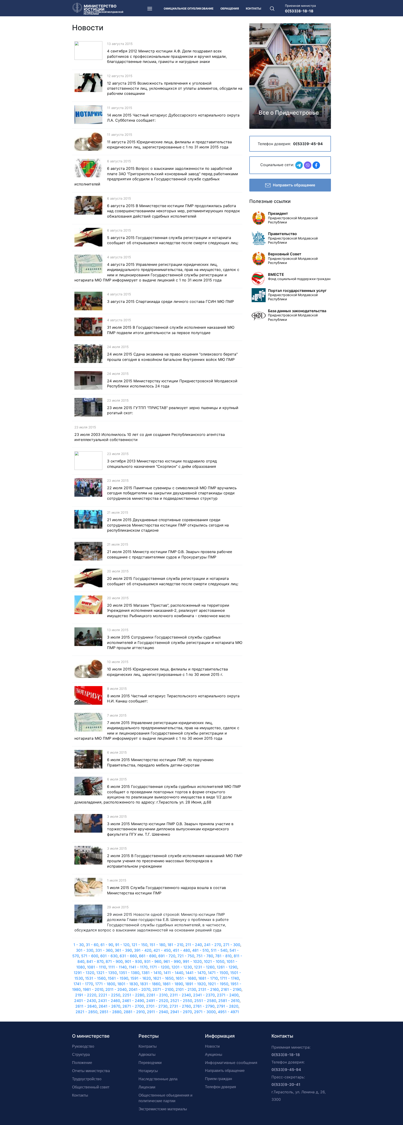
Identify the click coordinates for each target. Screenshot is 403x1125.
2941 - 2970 (181, 1011)
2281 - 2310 (157, 995)
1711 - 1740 (229, 978)
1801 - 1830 (127, 983)
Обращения (229, 8)
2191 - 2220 (85, 995)
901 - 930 (133, 961)
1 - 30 (78, 944)
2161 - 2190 (231, 989)
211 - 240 (193, 944)
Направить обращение (294, 185)
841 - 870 (95, 961)
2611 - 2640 (86, 1006)
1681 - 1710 (208, 978)
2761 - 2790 (204, 1006)
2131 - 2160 (208, 989)
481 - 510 (200, 950)
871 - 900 (114, 961)
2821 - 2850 (86, 1011)
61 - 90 (107, 944)
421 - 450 (162, 950)
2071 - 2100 (163, 989)
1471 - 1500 (218, 972)
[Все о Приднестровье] (290, 75)
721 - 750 (185, 956)
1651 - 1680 (186, 978)
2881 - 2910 (134, 1011)
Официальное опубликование (188, 8)
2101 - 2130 (186, 989)
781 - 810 (223, 956)
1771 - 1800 (105, 983)
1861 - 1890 (173, 983)
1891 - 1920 (195, 983)
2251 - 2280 (133, 995)
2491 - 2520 (157, 1000)
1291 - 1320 (84, 972)
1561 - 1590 (118, 978)
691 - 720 (166, 956)
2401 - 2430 (85, 1000)
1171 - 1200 (159, 967)
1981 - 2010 (93, 989)
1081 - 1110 (96, 967)
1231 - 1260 (204, 967)
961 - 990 (172, 961)
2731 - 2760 (180, 1006)
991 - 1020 (192, 961)
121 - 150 (139, 944)
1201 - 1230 (181, 967)
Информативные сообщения (231, 1062)
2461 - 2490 (133, 1000)
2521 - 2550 (181, 1000)
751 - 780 (204, 956)
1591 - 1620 (140, 978)
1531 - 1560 (95, 978)
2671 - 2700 (133, 1006)
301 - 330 (84, 950)
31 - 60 (92, 944)
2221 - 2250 (109, 995)
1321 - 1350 (106, 972)
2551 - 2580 (205, 1000)
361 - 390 (123, 950)
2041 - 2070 (139, 989)
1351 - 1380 (129, 972)
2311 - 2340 (180, 995)
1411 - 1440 (173, 972)
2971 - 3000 (205, 1011)
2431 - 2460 (109, 1000)
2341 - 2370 (204, 995)
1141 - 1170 (138, 967)
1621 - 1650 (163, 978)
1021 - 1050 (214, 961)
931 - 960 (152, 961)
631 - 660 (128, 956)
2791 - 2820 (227, 1006)
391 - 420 (142, 950)
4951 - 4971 (228, 1011)
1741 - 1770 (83, 983)
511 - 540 (219, 950)
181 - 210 (175, 944)
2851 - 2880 (111, 1011)
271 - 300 (231, 944)
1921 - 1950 (218, 983)
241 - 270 (212, 944)
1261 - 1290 (227, 967)
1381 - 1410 (151, 972)
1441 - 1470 (195, 972)
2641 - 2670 (109, 1006)
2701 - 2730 (156, 1006)
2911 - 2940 (157, 1011)
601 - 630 (109, 956)
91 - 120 (122, 944)
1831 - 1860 (150, 983)
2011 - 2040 (116, 989)
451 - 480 (181, 950)
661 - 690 (147, 956)
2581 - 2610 (229, 1000)
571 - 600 (89, 956)
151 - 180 (157, 944)
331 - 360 (104, 950)
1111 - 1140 (117, 967)
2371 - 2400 (228, 995)
